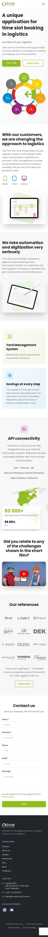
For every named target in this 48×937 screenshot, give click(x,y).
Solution (5, 846)
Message (6, 771)
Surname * (7, 732)
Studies (5, 854)
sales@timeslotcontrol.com (17, 896)
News (4, 867)
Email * (5, 758)
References (7, 858)
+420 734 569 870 (13, 892)
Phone (5, 745)
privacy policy (8, 796)
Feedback (6, 871)
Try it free (11, 62)
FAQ (4, 862)
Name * (5, 719)
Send (24, 804)
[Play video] (24, 574)
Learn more (33, 63)
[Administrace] (39, 928)
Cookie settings (29, 927)
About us (6, 850)
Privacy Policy (14, 927)
